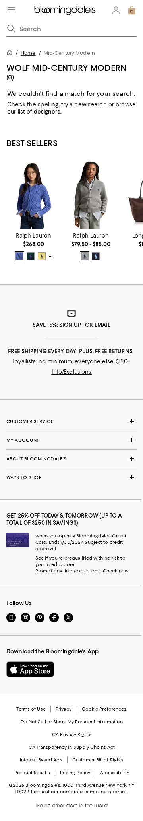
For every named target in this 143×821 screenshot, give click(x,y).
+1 (51, 256)
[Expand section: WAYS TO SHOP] (71, 477)
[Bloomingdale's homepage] (11, 54)
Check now (116, 571)
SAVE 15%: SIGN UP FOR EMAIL (72, 325)
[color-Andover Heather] (85, 256)
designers (47, 111)
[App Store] (30, 669)
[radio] (19, 256)
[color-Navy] (96, 256)
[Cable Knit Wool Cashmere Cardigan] (33, 195)
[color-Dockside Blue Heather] (19, 256)
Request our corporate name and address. (79, 791)
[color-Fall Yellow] (42, 256)
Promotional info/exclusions (67, 571)
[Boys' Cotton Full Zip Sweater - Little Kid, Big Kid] (91, 195)
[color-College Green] (31, 256)
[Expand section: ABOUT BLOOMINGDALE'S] (71, 459)
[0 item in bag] (132, 10)
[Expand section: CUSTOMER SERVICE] (71, 421)
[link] (33, 246)
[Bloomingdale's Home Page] (65, 10)
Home (28, 53)
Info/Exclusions (72, 372)
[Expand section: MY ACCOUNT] (71, 440)
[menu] (11, 9)
